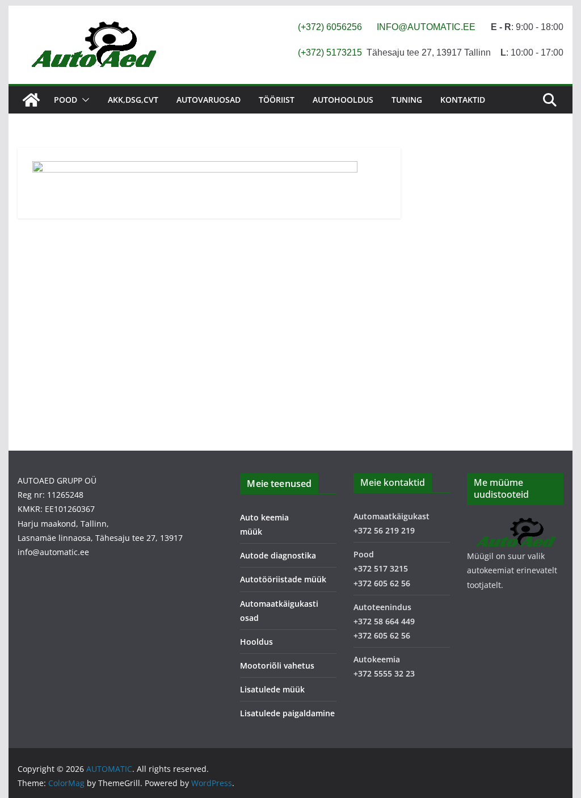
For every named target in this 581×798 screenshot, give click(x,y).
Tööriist (276, 99)
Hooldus (256, 641)
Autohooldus (343, 99)
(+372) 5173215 (330, 52)
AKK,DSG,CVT (133, 99)
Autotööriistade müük (283, 579)
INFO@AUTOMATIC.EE (426, 27)
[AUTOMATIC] (31, 100)
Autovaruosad (208, 99)
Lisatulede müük (272, 689)
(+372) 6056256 (330, 27)
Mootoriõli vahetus (277, 665)
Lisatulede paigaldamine (287, 713)
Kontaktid (462, 99)
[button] (83, 100)
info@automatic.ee (53, 552)
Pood (65, 99)
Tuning (406, 99)
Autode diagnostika (278, 555)
